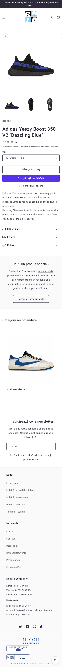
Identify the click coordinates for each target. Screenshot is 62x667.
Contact (10, 538)
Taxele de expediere (21, 147)
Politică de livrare (15, 504)
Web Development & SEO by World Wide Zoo (36, 664)
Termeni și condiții (15, 511)
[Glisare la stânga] (24, 400)
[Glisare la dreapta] (37, 400)
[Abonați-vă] (51, 446)
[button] (3, 17)
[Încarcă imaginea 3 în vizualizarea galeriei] (50, 104)
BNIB (18, 664)
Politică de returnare (17, 497)
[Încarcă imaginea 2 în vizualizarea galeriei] (31, 104)
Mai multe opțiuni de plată (31, 186)
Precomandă (13, 560)
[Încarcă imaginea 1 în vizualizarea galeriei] (12, 104)
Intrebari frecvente (16, 553)
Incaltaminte (14, 389)
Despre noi (12, 546)
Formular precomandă (31, 299)
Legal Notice (13, 483)
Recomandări (13, 567)
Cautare (10, 531)
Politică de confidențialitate (21, 490)
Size (4, 152)
